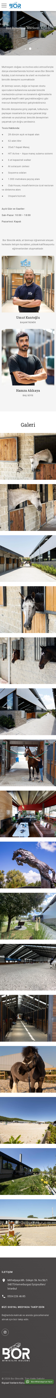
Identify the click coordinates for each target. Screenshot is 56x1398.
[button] (26, 49)
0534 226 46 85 (16, 1296)
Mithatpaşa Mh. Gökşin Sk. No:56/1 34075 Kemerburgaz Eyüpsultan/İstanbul (27, 1284)
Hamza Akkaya (28, 390)
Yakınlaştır (26, 455)
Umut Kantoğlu (28, 317)
